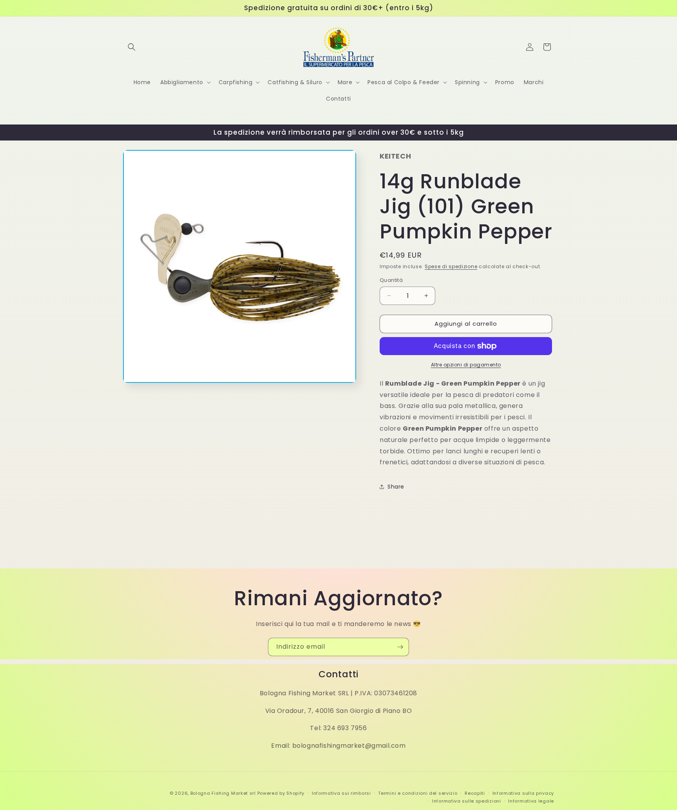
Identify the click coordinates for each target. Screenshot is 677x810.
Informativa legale (531, 801)
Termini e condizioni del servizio (417, 793)
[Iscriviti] (400, 647)
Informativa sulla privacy (523, 793)
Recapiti (475, 793)
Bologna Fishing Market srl (223, 793)
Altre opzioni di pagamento (466, 364)
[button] (131, 47)
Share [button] (395, 487)
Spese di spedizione (451, 266)
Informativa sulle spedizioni (466, 801)
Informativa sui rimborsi (341, 793)
